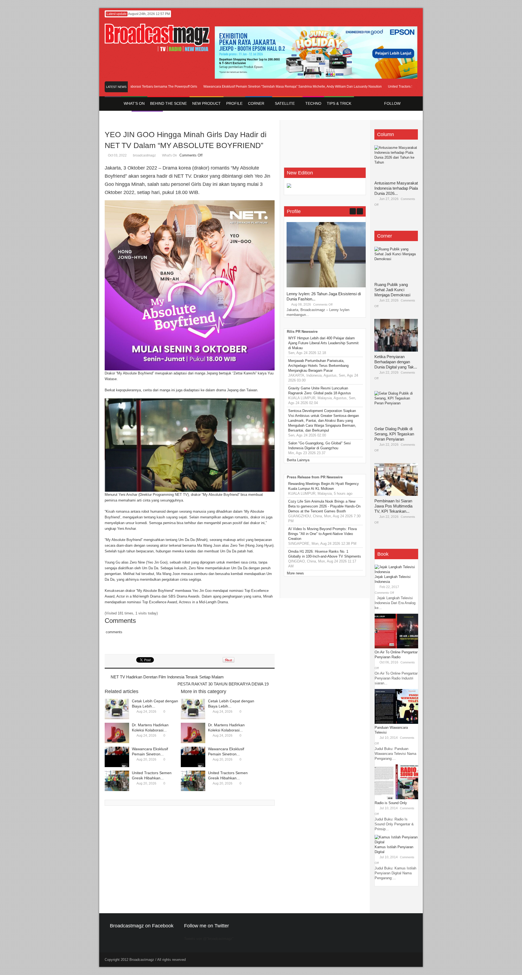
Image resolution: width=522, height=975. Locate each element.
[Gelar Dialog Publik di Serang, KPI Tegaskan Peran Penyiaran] (396, 407)
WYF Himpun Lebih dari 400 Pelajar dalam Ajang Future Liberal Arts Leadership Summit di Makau (323, 343)
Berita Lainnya (298, 460)
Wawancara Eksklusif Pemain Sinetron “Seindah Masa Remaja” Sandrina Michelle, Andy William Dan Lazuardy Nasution (277, 86)
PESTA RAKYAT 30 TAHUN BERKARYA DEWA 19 (223, 684)
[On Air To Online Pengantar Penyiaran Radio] (396, 647)
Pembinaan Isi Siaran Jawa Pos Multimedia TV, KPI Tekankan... (393, 506)
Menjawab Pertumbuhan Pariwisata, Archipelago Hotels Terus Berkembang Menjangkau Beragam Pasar (318, 366)
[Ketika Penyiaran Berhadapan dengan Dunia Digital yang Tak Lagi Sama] (396, 335)
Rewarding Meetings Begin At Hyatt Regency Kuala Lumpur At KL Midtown (323, 486)
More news (295, 573)
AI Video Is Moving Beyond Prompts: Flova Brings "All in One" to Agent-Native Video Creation (322, 534)
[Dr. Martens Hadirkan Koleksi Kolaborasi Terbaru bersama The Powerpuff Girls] (117, 733)
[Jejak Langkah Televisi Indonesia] (396, 572)
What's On (169, 155)
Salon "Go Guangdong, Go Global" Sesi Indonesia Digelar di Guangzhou (319, 445)
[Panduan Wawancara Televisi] (396, 723)
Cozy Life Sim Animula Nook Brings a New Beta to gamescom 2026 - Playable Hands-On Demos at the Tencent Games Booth (324, 506)
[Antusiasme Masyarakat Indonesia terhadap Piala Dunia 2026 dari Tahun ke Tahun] (396, 161)
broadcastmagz (144, 155)
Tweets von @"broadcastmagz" (209, 939)
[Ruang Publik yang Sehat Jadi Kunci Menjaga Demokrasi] (396, 263)
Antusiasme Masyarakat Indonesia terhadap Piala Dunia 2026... (396, 188)
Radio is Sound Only (391, 803)
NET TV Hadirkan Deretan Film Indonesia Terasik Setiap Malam (167, 677)
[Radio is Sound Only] (396, 798)
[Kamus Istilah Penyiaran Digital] (396, 842)
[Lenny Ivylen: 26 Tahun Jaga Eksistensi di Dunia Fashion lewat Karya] (327, 286)
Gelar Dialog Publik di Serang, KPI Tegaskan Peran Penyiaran (394, 433)
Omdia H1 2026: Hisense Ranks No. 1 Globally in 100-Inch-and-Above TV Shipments (324, 553)
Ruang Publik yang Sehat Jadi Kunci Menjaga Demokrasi (392, 289)
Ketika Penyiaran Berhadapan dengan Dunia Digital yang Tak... (395, 361)
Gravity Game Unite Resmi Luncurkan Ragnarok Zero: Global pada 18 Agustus (319, 390)
